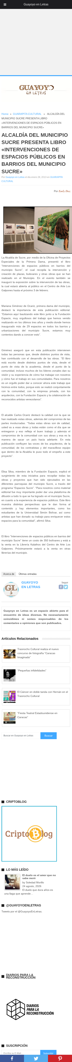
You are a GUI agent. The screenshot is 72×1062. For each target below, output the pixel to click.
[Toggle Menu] (5, 4)
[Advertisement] (36, 37)
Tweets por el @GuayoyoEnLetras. (21, 911)
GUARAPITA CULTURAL (27, 113)
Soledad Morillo (35, 882)
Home (4, 113)
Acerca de (8, 574)
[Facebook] (61, 587)
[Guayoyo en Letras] (11, 596)
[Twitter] (66, 587)
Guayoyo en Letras (15, 177)
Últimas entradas (28, 574)
